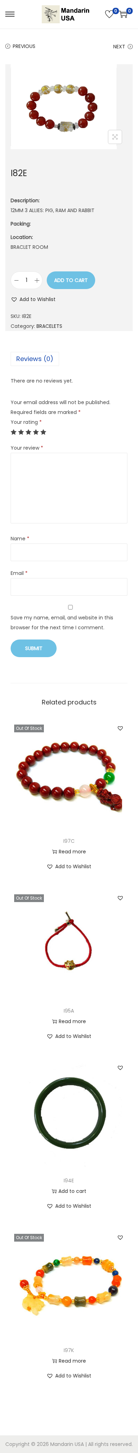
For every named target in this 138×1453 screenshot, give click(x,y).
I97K (69, 1350)
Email (19, 573)
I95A (69, 1010)
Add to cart (71, 280)
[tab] (69, 359)
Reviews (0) (34, 358)
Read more (72, 851)
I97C (69, 841)
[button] (33, 299)
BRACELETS (49, 326)
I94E (69, 1180)
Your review (27, 447)
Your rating (26, 422)
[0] (109, 14)
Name (20, 538)
